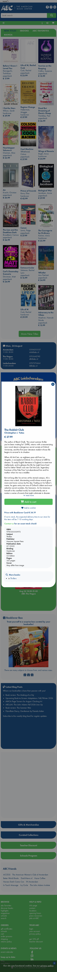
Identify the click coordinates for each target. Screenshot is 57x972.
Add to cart (30, 502)
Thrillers (13, 578)
